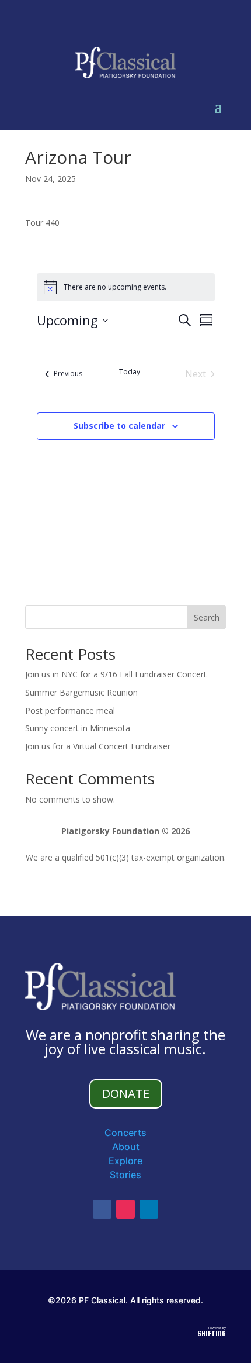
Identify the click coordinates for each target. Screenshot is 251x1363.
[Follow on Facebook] (102, 1209)
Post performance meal (70, 710)
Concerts (125, 1132)
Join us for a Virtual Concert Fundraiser (97, 746)
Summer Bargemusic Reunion (81, 692)
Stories (125, 1174)
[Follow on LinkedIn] (149, 1209)
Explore (125, 1160)
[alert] (126, 287)
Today (129, 372)
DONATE (125, 1094)
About (126, 1146)
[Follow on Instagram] (125, 1209)
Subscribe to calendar (119, 425)
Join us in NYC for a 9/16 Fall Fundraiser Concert (116, 674)
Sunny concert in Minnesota (77, 728)
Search (206, 617)
